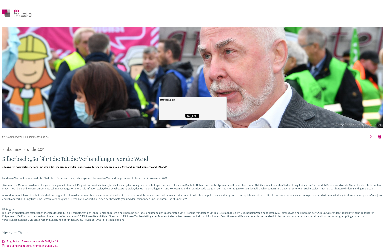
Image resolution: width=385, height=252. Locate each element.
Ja (188, 115)
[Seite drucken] (378, 137)
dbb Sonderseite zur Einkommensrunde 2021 (32, 245)
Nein (195, 115)
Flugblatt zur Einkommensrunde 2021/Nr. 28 (32, 241)
